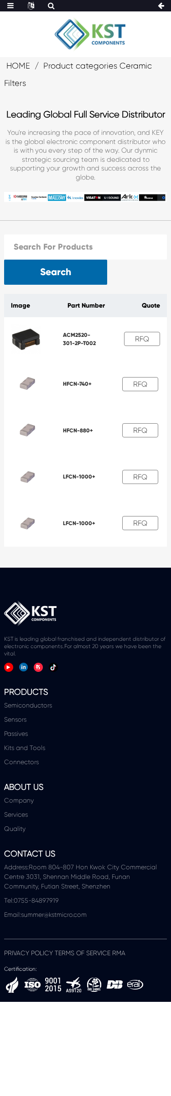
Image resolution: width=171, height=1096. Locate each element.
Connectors (21, 762)
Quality (15, 828)
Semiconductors (28, 705)
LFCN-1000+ (79, 477)
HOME (18, 65)
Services (16, 814)
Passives (16, 733)
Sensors (15, 719)
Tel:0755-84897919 (31, 900)
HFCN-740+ (77, 384)
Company (19, 800)
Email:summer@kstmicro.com (45, 914)
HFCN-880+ (78, 430)
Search (55, 272)
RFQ (142, 339)
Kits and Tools (24, 747)
